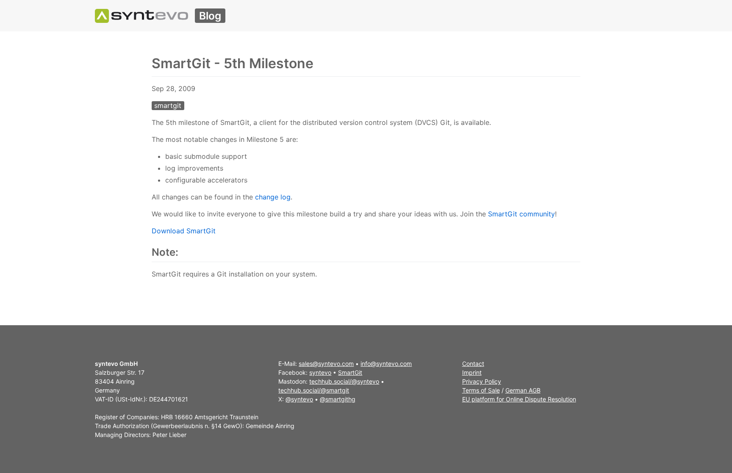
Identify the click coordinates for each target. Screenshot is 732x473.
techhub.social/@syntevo (344, 381)
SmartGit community (521, 214)
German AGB (523, 390)
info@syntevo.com (386, 363)
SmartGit (350, 372)
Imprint (472, 372)
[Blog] (141, 15)
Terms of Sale (481, 390)
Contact (473, 363)
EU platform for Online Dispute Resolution (519, 399)
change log (273, 197)
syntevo (320, 372)
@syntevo (299, 399)
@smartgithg (337, 399)
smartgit (167, 105)
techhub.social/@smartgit (313, 390)
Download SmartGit (184, 231)
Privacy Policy (481, 381)
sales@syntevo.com (326, 363)
